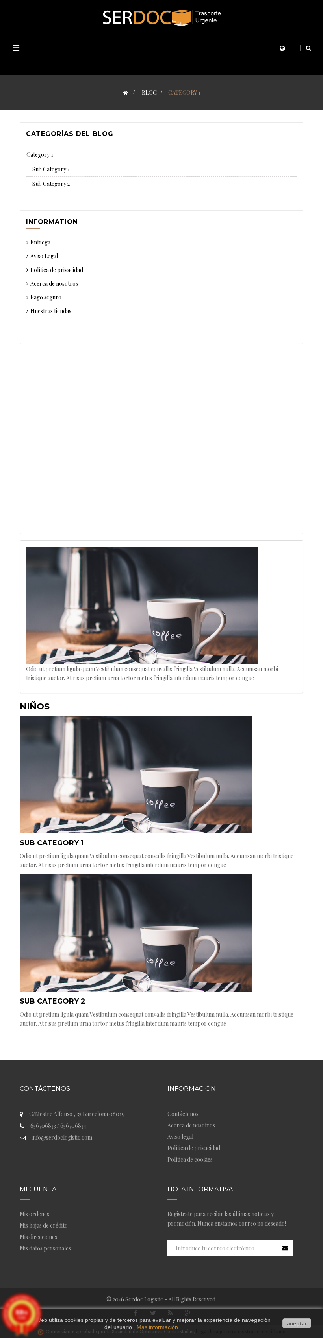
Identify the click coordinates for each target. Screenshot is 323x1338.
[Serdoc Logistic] (162, 17)
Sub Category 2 (52, 1001)
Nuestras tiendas (50, 311)
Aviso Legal (44, 256)
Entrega (40, 242)
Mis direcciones (38, 1237)
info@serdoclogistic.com (62, 1137)
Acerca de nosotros (54, 283)
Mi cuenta (38, 1189)
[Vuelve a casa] (125, 92)
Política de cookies (190, 1159)
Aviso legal (180, 1136)
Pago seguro (45, 297)
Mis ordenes (34, 1214)
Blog (149, 92)
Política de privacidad (56, 269)
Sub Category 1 (52, 843)
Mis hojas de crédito (44, 1225)
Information (52, 222)
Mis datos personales (45, 1248)
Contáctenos (183, 1114)
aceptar (297, 1323)
